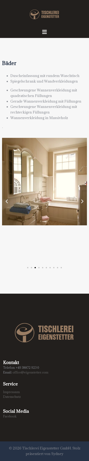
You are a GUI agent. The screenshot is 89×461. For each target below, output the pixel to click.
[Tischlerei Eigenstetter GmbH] (44, 14)
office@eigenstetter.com (30, 372)
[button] (6, 201)
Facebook (10, 416)
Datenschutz (12, 397)
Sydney (57, 454)
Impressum (11, 392)
